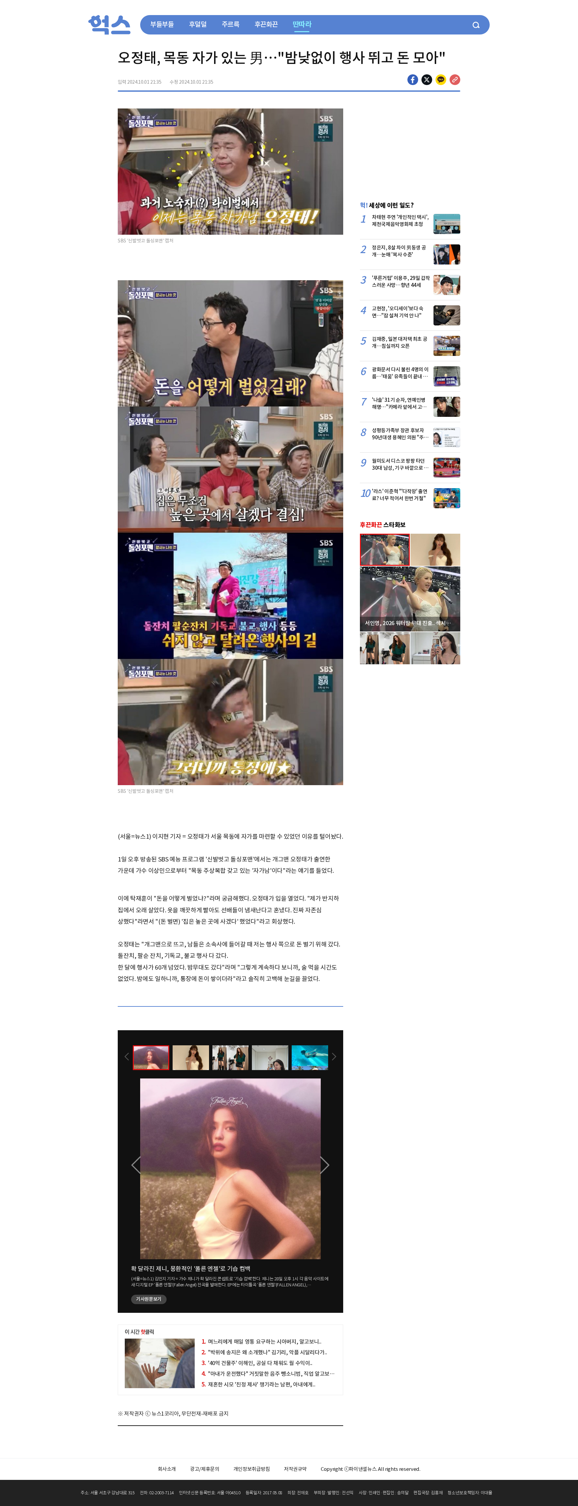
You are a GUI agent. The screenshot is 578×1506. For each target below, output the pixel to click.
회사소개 (167, 1469)
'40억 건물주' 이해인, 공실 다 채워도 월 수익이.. (256, 1363)
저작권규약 (295, 1469)
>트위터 (426, 79)
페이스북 (412, 79)
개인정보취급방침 (251, 1469)
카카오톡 (441, 79)
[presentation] (126, 1057)
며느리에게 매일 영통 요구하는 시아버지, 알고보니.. (261, 1341)
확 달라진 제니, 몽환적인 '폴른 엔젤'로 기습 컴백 (191, 1269)
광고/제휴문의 (204, 1469)
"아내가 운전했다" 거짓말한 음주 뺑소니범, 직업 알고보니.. (269, 1373)
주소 (455, 79)
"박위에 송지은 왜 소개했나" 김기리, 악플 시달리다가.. (264, 1352)
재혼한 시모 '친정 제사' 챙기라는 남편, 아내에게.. (258, 1384)
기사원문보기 (149, 1299)
